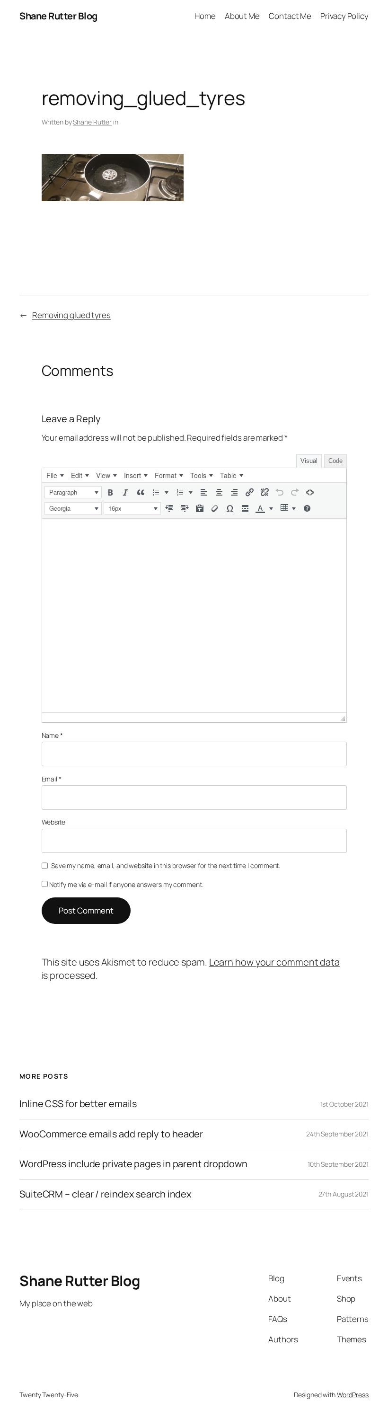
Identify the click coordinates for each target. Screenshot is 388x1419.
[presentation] (55, 475)
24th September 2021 (337, 1133)
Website (53, 821)
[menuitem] (55, 475)
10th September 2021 (338, 1164)
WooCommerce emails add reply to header (111, 1134)
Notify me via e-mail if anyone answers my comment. (126, 884)
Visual (308, 460)
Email (52, 778)
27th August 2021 (343, 1193)
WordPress (353, 1394)
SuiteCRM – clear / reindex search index (105, 1194)
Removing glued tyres (71, 315)
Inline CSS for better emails (78, 1104)
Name (52, 735)
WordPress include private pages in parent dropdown (133, 1164)
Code (335, 460)
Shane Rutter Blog (58, 15)
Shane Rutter (92, 121)
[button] (73, 492)
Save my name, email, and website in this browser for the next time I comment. (165, 865)
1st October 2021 (344, 1104)
